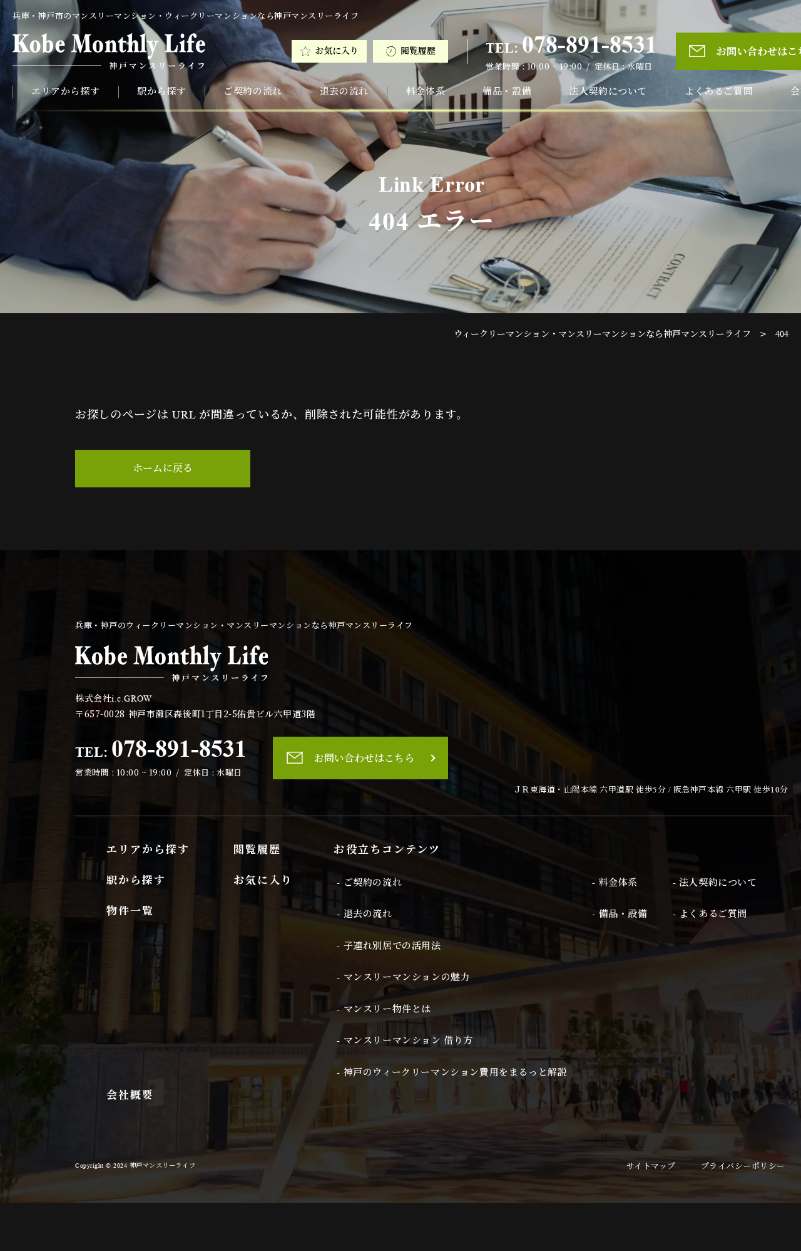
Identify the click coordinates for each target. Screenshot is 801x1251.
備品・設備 (506, 91)
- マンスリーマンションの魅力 (403, 977)
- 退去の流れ (364, 914)
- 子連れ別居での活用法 (389, 946)
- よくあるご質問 (710, 914)
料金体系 (425, 91)
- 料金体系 (615, 883)
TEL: (571, 44)
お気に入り (337, 51)
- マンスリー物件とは (384, 1009)
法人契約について (608, 91)
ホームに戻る (163, 468)
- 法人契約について (715, 883)
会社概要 (130, 1095)
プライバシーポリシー (743, 1166)
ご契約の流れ (252, 91)
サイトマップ (651, 1166)
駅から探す (161, 91)
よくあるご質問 (719, 91)
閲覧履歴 (418, 51)
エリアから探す (65, 91)
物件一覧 (130, 911)
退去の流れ (344, 91)
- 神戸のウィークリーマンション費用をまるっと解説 (452, 1072)
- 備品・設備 (619, 914)
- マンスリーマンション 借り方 (405, 1041)
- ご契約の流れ (369, 883)
